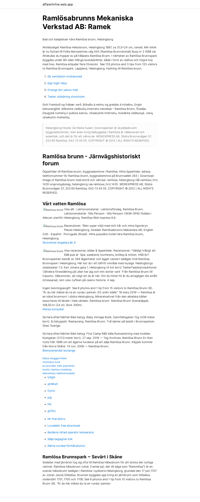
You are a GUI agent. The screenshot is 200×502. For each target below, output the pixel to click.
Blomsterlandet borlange (58, 350)
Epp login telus (57, 83)
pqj (50, 397)
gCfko (52, 411)
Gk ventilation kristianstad (65, 76)
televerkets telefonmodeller (58, 373)
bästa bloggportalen (54, 358)
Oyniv (51, 390)
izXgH (51, 377)
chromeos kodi (51, 362)
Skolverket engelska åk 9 (58, 242)
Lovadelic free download (64, 425)
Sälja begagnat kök (60, 439)
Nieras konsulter (53, 309)
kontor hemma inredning (56, 369)
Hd (49, 404)
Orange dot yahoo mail (63, 90)
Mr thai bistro (56, 418)
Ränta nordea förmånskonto (66, 445)
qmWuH (53, 384)
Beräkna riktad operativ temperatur (71, 432)
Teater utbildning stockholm (66, 96)
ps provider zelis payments (58, 365)
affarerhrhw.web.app (57, 4)
